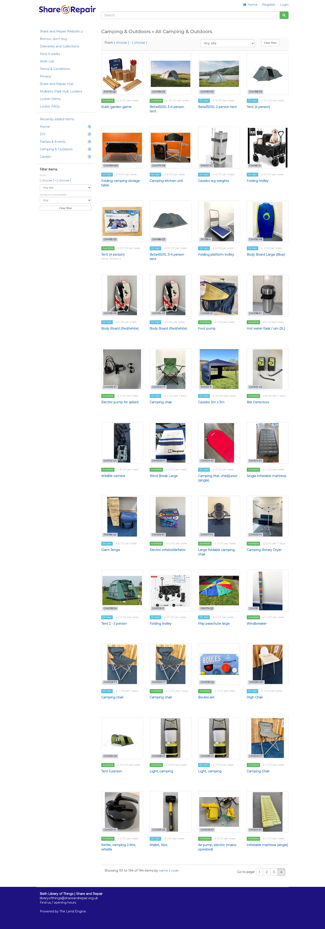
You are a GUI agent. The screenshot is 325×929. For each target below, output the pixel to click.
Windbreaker (257, 624)
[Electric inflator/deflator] (170, 516)
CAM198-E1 (255, 313)
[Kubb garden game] (122, 74)
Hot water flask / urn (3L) (266, 328)
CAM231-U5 (255, 387)
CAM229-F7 (158, 682)
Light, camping (161, 771)
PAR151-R (206, 387)
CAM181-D (254, 165)
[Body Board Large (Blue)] (267, 221)
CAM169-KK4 (111, 165)
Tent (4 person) (258, 107)
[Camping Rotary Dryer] (267, 516)
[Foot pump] (219, 295)
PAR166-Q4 (110, 534)
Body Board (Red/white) (120, 328)
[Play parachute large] (219, 590)
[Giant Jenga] (122, 516)
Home (252, 5)
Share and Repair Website (60, 31)
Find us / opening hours (58, 903)
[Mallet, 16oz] (170, 812)
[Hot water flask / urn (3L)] (267, 295)
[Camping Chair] (267, 738)
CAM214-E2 (255, 460)
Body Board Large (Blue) (266, 254)
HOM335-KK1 (256, 682)
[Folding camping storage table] (122, 147)
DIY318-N (206, 239)
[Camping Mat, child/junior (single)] (219, 443)
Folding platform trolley (216, 254)
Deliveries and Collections (59, 46)
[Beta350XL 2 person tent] (219, 74)
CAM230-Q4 (207, 682)
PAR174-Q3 (207, 608)
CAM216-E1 (158, 534)
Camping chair (161, 402)
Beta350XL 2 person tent (217, 107)
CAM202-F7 (158, 387)
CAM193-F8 (110, 313)
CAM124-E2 (207, 460)
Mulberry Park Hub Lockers (61, 91)
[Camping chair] (170, 369)
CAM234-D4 (110, 756)
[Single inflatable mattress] (267, 443)
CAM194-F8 (158, 313)
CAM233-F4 (255, 534)
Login (284, 5)
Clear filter (65, 208)
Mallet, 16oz (159, 845)
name (164, 870)
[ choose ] (47, 180)
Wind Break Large (164, 476)
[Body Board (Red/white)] (122, 295)
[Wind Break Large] (170, 443)
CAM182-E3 (110, 239)
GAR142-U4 (110, 460)
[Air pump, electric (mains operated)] (219, 812)
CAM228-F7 (110, 682)
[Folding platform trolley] (219, 221)
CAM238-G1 (158, 756)
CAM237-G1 (110, 829)
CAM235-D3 (158, 829)
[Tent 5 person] (122, 738)
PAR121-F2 (207, 165)
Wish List (47, 61)
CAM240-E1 (207, 829)
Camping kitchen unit (166, 181)
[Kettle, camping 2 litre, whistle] (122, 812)
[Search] (284, 15)
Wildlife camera (113, 476)
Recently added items (57, 119)
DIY (43, 134)
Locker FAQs (50, 106)
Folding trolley (258, 181)
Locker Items (50, 99)
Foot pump (207, 328)
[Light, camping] (170, 738)
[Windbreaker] (267, 590)
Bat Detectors (258, 402)
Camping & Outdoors (56, 149)
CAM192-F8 (255, 239)
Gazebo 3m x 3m (211, 402)
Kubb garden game (116, 107)
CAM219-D (158, 608)
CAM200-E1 (110, 387)
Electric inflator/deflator (168, 550)
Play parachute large (214, 624)
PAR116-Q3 (110, 91)
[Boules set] (219, 664)
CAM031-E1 (207, 313)
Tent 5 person (111, 771)
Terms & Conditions (55, 69)
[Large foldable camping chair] (219, 516)
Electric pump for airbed (119, 402)
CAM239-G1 (207, 756)
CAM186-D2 (158, 239)
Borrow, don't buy (53, 39)
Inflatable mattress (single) (267, 845)
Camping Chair (258, 771)
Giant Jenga (110, 550)
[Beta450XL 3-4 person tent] (170, 74)
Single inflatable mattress (266, 476)
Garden (45, 157)
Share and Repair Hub (57, 84)
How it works (50, 54)
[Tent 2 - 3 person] (122, 590)
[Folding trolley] (267, 147)
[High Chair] (267, 664)
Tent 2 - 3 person (114, 624)
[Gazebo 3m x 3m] (219, 369)
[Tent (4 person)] (267, 74)
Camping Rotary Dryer (264, 550)
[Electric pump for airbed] (122, 369)
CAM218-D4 (110, 608)
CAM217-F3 (207, 534)
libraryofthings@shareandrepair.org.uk (69, 898)
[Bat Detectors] (267, 369)
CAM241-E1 (255, 829)
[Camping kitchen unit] (170, 147)
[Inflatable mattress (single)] (267, 812)
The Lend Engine (72, 911)
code (175, 870)
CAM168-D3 (255, 91)
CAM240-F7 (255, 756)
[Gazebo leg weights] (219, 147)
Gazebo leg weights (213, 181)
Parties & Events (52, 142)
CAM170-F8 (158, 165)
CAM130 (253, 608)
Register (268, 5)
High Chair (255, 697)
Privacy (45, 76)
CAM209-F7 (158, 460)
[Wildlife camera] (122, 443)
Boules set (206, 697)
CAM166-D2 (158, 91)
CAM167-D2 (207, 91)
